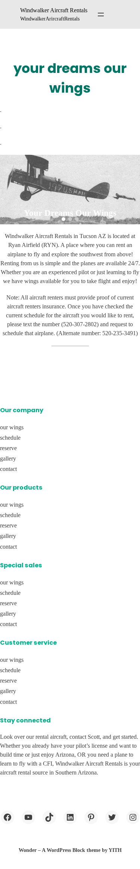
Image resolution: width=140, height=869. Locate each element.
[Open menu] (100, 14)
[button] (63, 219)
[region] (70, 190)
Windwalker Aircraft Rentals (53, 10)
